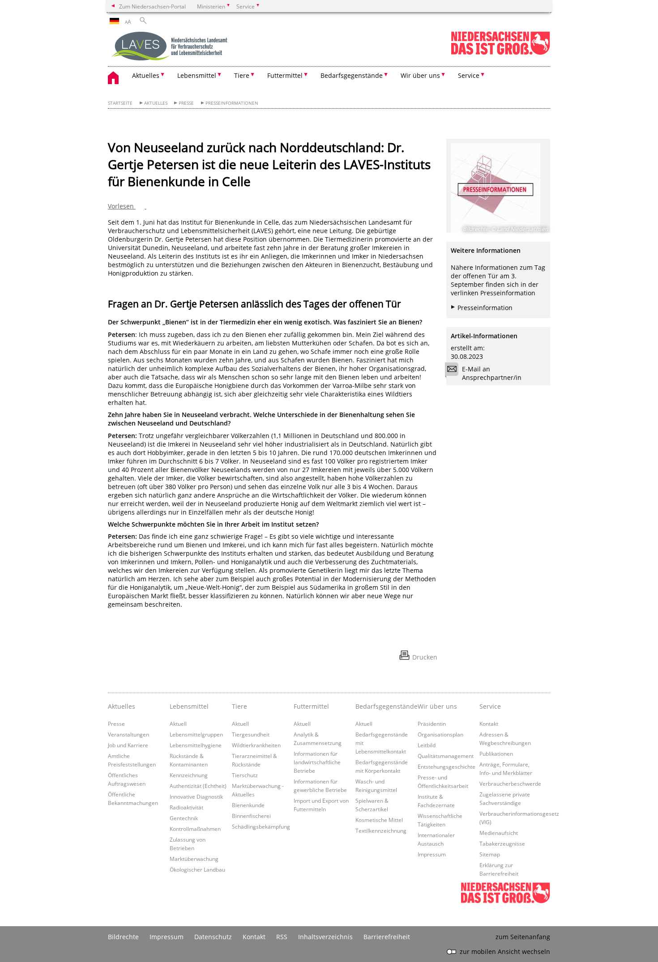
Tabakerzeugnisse (502, 843)
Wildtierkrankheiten (256, 745)
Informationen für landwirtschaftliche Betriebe (317, 762)
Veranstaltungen (128, 734)
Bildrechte (123, 936)
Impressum (432, 854)
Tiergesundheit (250, 734)
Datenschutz (213, 936)
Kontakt (488, 723)
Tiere (239, 706)
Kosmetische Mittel (379, 819)
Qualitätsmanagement (446, 755)
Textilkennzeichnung (380, 830)
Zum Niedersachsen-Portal (152, 6)
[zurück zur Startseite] (170, 47)
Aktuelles (155, 103)
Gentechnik (184, 818)
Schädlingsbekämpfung (261, 826)
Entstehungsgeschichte (446, 766)
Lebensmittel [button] (196, 75)
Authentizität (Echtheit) (198, 785)
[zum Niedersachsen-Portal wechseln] (500, 53)
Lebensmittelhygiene (196, 745)
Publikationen (496, 753)
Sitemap (489, 854)
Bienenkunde (248, 805)
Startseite (120, 103)
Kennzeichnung (189, 775)
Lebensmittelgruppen (196, 734)
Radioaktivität (186, 807)
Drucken (424, 657)
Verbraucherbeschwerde (510, 783)
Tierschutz (245, 775)
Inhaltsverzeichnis (325, 936)
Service (490, 706)
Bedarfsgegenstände (384, 706)
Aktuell (178, 723)
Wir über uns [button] (420, 75)
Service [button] (468, 75)
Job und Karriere (128, 745)
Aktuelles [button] (145, 75)
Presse (186, 103)
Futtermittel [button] (285, 75)
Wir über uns (437, 706)
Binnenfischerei (251, 815)
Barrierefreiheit (386, 936)
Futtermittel (311, 706)
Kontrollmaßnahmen (195, 828)
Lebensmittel (189, 706)
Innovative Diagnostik (196, 796)
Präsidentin (432, 723)
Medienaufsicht (498, 832)
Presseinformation (485, 307)
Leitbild (427, 745)
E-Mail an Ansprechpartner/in (491, 373)
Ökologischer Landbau (197, 869)
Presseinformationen (231, 103)
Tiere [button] (241, 75)
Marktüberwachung (194, 858)
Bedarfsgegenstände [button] (351, 75)
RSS (281, 936)
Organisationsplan (440, 734)
